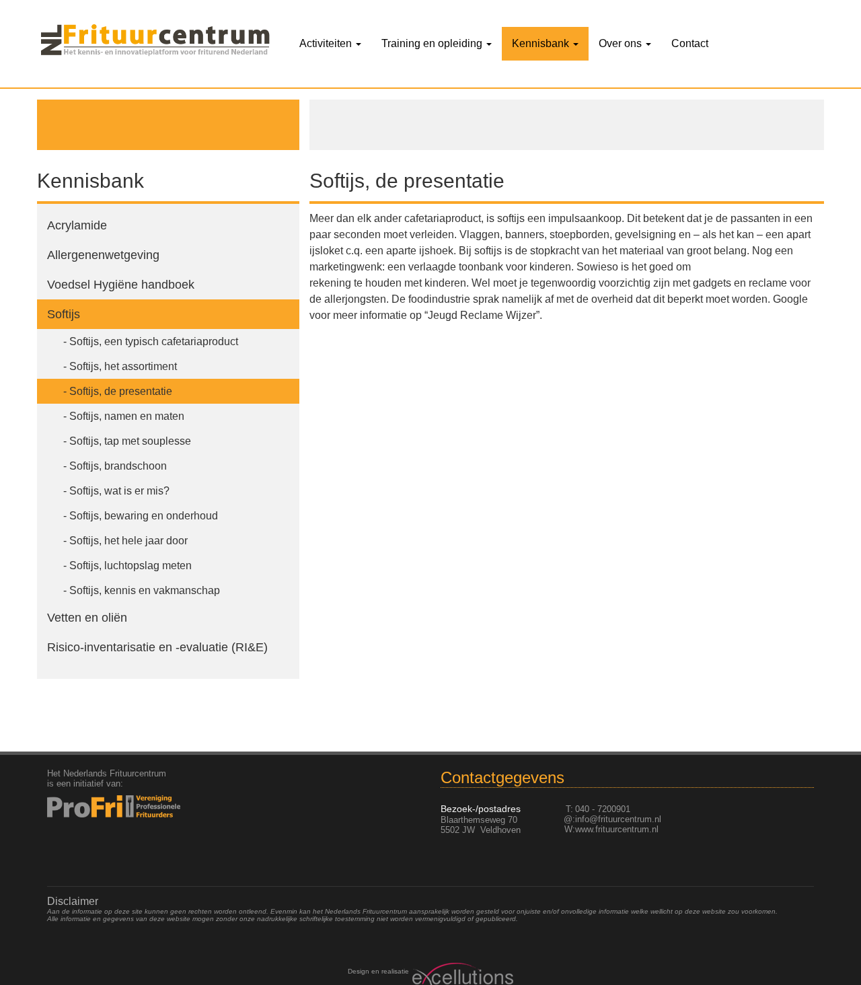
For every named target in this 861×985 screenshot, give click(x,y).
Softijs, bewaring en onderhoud (143, 515)
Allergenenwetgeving (103, 255)
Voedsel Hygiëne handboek (120, 284)
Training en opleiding (433, 43)
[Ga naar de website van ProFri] (135, 806)
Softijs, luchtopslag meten (130, 565)
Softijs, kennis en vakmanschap (144, 590)
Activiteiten (326, 43)
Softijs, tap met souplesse (130, 441)
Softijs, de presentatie (120, 391)
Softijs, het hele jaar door (128, 540)
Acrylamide (77, 225)
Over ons (621, 43)
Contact (689, 43)
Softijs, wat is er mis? (119, 491)
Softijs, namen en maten (126, 416)
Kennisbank (542, 43)
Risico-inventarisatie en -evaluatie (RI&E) (157, 647)
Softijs (63, 314)
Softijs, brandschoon (118, 466)
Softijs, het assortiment (123, 366)
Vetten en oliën (87, 617)
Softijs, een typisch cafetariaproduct (153, 341)
